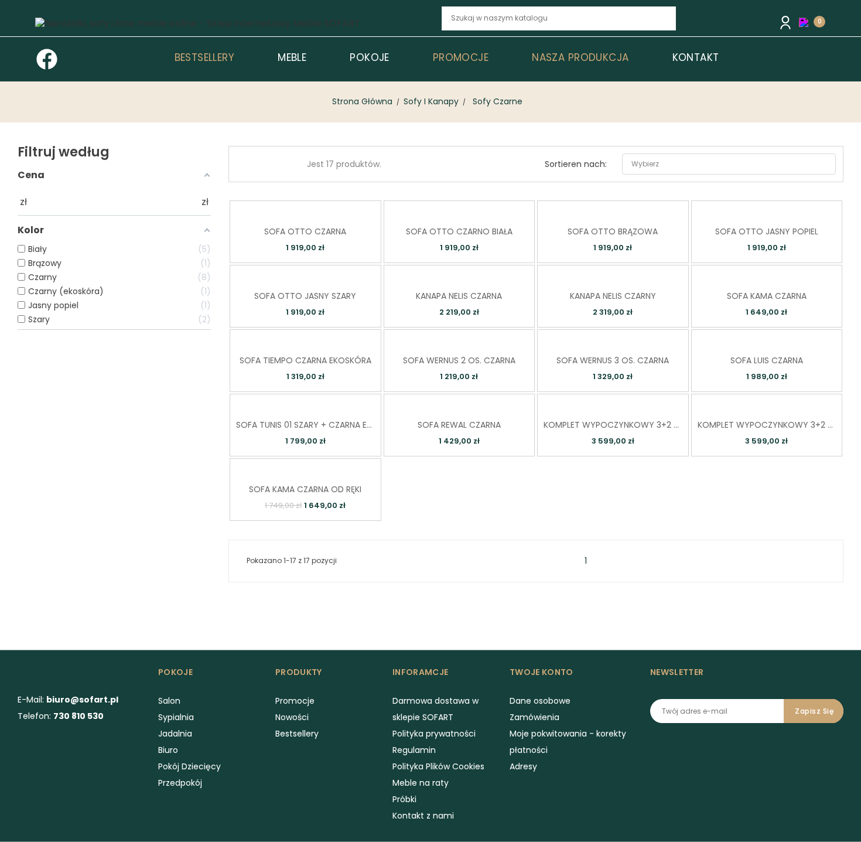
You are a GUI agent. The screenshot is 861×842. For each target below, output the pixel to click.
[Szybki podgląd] (287, 208)
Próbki (404, 799)
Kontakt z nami (423, 815)
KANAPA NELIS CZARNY (613, 296)
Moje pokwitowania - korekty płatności (568, 742)
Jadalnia (175, 733)
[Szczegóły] (321, 208)
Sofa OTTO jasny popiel (766, 231)
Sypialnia (176, 717)
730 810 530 (78, 716)
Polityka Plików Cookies (438, 766)
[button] (806, 22)
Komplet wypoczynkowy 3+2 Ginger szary (767, 425)
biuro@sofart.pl (82, 699)
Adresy (523, 766)
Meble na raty (420, 783)
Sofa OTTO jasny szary (305, 296)
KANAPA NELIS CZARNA (459, 296)
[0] (806, 21)
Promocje (295, 701)
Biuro (168, 750)
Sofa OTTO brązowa (613, 231)
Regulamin (414, 750)
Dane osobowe (540, 701)
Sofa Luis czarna (766, 360)
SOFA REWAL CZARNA (459, 425)
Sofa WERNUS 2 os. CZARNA (459, 360)
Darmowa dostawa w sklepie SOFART (435, 709)
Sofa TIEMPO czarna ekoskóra (305, 360)
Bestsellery (297, 733)
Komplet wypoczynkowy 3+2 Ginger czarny (613, 425)
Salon (169, 701)
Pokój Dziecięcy (189, 766)
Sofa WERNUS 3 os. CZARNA (612, 360)
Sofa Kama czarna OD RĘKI (305, 489)
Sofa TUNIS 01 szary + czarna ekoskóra (305, 425)
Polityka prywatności (434, 733)
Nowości (292, 717)
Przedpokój (180, 783)
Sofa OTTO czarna (305, 231)
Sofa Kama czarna (767, 296)
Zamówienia (534, 717)
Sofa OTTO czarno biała (459, 231)
